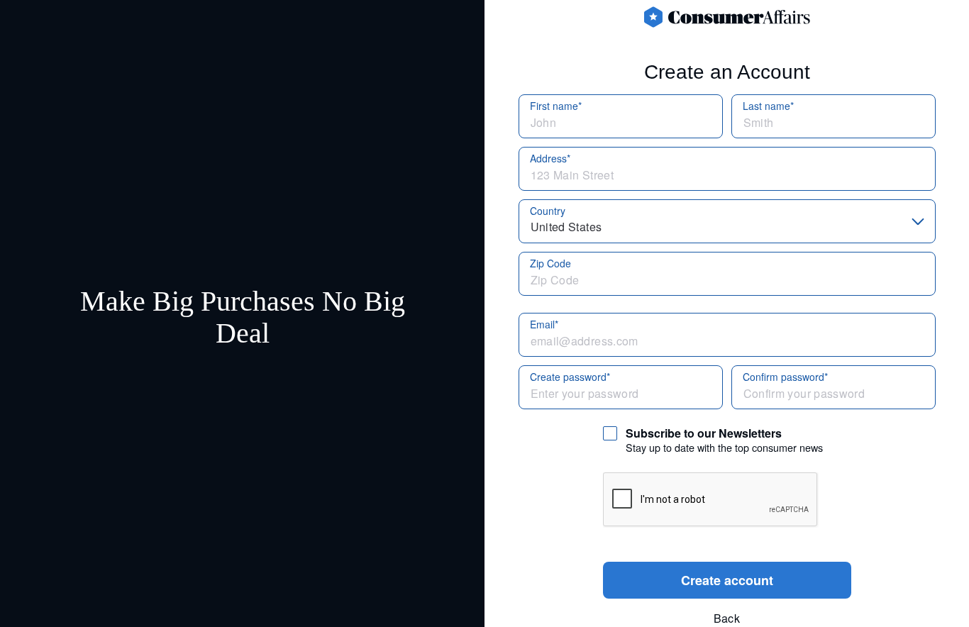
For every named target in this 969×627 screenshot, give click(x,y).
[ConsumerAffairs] (727, 17)
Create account (727, 580)
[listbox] (727, 221)
